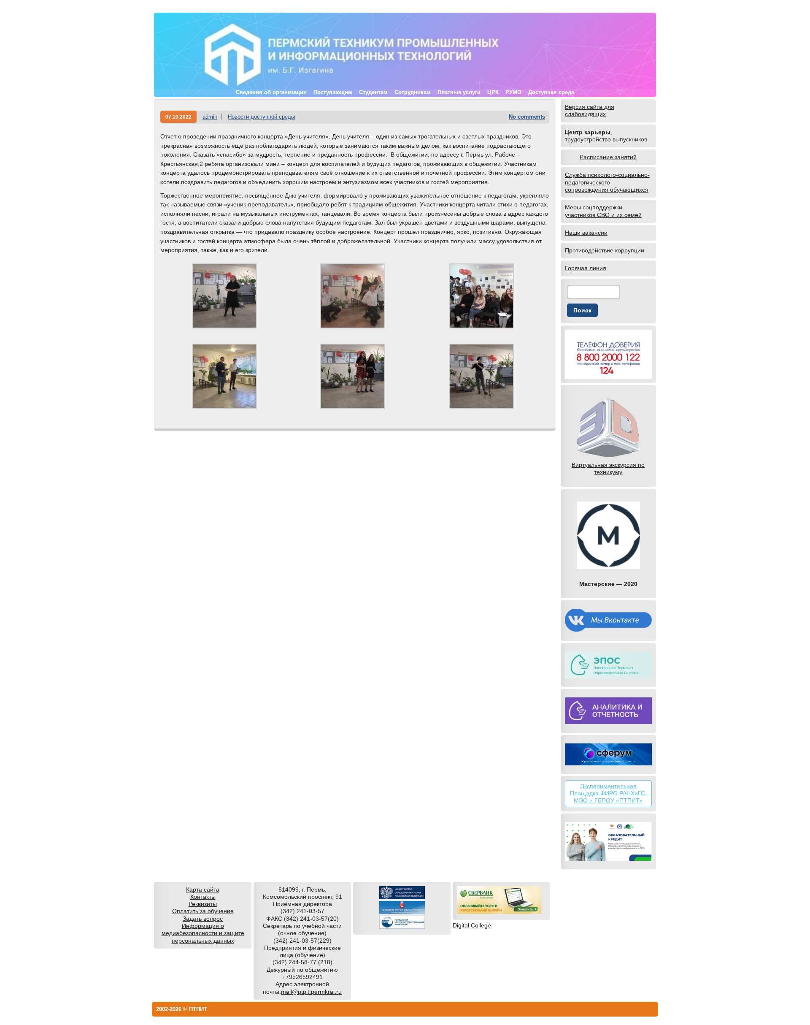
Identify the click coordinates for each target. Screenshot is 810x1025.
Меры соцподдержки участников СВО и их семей (603, 211)
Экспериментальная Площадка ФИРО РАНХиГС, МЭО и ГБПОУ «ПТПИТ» (608, 793)
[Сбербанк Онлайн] (499, 911)
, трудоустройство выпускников (606, 136)
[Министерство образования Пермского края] (402, 911)
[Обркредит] (608, 841)
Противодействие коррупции (604, 250)
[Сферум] (608, 754)
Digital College (472, 925)
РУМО (513, 92)
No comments (527, 117)
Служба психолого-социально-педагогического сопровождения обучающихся (607, 182)
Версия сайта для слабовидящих (589, 110)
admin (209, 117)
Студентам (373, 92)
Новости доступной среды (261, 117)
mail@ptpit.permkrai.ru (311, 991)
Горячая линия (585, 268)
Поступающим (332, 92)
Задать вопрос (203, 918)
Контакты (203, 896)
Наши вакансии (586, 232)
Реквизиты (203, 903)
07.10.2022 (178, 116)
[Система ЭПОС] (608, 664)
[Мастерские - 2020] (608, 535)
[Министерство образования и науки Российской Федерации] (402, 897)
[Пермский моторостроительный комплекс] (402, 926)
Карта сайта (202, 889)
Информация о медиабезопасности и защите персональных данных (203, 933)
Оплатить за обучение (203, 911)
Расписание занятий (608, 157)
